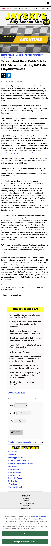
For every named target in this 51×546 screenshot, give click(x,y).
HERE (17, 287)
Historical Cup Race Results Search (21, 463)
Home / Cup (26, 496)
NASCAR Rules (14, 475)
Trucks (26, 501)
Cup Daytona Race (21, 8)
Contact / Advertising (26, 503)
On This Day (13, 481)
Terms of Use (38, 519)
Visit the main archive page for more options (25, 442)
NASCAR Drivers (14, 472)
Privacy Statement (39, 516)
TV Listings (12, 484)
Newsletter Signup (15, 478)
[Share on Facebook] (8, 75)
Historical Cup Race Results (18, 460)
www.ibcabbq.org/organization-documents (17, 153)
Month (12, 413)
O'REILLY (26, 498)
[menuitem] (25, 496)
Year (11, 405)
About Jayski (26, 508)
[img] (25, 19)
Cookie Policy (16, 519)
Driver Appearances (15, 458)
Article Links (13, 452)
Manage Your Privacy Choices (24, 542)
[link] (25, 19)
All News (19, 55)
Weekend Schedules (15, 487)
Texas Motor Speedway (34, 55)
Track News (6, 57)
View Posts (16, 432)
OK (25, 534)
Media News (13, 466)
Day (11, 420)
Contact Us (12, 455)
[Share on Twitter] (3, 75)
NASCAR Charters (15, 469)
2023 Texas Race (7, 55)
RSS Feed (26, 506)
